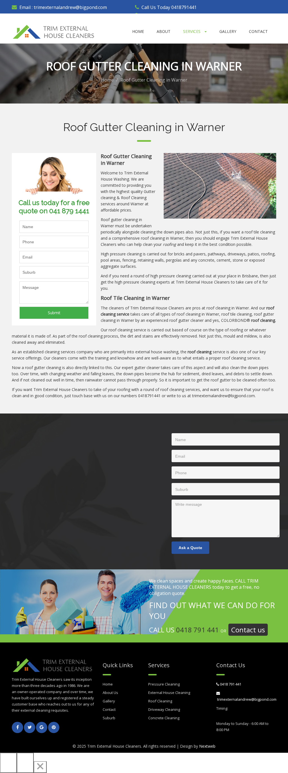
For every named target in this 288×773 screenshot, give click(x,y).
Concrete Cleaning (163, 717)
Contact (258, 31)
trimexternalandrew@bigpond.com (70, 7)
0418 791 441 (197, 629)
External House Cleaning (169, 692)
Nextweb (207, 746)
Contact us (248, 629)
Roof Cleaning (160, 701)
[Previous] (8, 763)
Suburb (109, 717)
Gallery (227, 31)
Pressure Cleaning (164, 684)
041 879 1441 (69, 211)
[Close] (40, 767)
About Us (110, 692)
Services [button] (192, 31)
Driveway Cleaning (164, 709)
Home (138, 31)
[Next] (25, 763)
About (163, 31)
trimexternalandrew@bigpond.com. (224, 395)
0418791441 (184, 7)
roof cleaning (153, 238)
